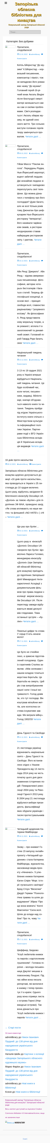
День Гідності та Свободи (31, 733)
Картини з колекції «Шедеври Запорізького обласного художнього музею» (24, 1058)
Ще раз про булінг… (28, 526)
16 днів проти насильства (19, 460)
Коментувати (36, 464)
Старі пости (13, 1027)
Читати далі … (33, 136)
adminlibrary (35, 54)
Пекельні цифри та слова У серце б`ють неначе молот (30, 634)
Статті (25, 1139)
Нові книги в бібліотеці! (28, 1092)
